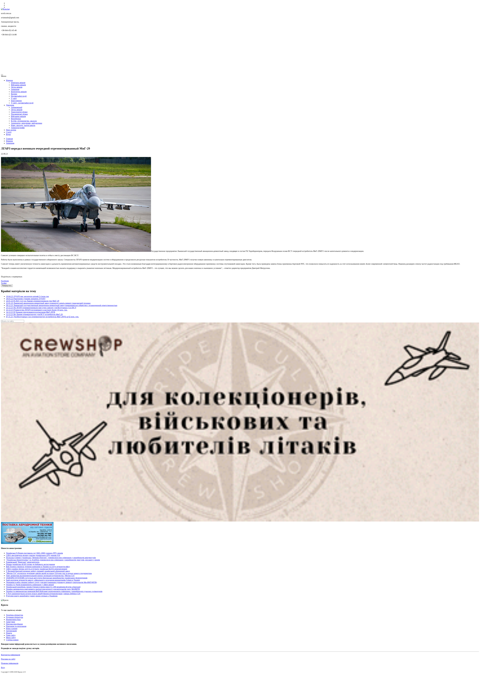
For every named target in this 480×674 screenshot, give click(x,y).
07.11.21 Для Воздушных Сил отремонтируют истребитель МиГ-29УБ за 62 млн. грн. (42, 317)
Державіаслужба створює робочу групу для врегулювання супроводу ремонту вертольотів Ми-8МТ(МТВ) (51, 582)
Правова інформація (9, 663)
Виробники (16, 119)
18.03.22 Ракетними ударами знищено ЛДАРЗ (25, 299)
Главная (9, 139)
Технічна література (14, 615)
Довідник (10, 105)
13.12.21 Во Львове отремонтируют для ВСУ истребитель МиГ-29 (34, 314)
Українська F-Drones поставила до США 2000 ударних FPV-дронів (34, 553)
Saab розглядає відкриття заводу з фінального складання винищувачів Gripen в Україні (43, 580)
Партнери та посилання (16, 626)
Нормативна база (13, 619)
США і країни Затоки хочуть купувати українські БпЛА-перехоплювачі (36, 569)
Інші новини (16, 101)
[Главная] (5, 9)
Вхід (3, 667)
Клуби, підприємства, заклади (24, 121)
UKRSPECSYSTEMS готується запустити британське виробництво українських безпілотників (46, 578)
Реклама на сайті (8, 659)
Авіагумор (10, 622)
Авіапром (15, 89)
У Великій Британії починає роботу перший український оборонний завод (38, 571)
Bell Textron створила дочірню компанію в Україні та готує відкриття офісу (38, 567)
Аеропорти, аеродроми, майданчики (26, 123)
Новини (9, 80)
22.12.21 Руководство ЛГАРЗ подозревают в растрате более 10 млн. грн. (37, 310)
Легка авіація (16, 87)
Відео (8, 134)
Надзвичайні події (18, 96)
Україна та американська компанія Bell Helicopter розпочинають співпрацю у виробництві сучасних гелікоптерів (54, 591)
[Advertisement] (76, 55)
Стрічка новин (12, 640)
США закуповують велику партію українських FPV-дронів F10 (33, 555)
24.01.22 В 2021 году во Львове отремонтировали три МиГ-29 (32, 301)
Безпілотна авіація (18, 92)
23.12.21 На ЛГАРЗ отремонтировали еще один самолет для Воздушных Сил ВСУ (41, 308)
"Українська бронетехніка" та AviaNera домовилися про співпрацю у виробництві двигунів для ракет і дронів (53, 560)
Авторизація (11, 631)
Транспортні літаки (19, 112)
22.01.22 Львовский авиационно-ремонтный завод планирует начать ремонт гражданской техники (48, 303)
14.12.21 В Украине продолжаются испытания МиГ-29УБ (30, 312)
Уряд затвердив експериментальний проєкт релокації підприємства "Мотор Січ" (40, 576)
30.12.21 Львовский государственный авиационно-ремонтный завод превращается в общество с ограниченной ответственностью (61, 305)
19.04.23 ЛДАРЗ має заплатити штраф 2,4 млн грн (27, 296)
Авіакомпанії (16, 107)
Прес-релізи (11, 130)
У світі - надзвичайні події (22, 103)
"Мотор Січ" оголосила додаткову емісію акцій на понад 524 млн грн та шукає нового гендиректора (49, 573)
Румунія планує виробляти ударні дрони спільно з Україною (32, 596)
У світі (14, 98)
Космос (14, 94)
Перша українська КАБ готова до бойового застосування (30, 564)
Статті (8, 132)
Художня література (14, 617)
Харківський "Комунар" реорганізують (22, 562)
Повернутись (7, 286)
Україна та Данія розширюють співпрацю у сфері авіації (30, 585)
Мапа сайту (11, 637)
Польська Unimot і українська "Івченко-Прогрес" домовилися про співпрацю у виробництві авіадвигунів (51, 558)
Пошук (9, 633)
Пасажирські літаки (19, 114)
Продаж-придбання (14, 624)
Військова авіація (18, 85)
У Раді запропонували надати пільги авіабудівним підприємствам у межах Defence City (43, 594)
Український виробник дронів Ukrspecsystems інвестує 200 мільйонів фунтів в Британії (43, 587)
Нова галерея (11, 628)
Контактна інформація (10, 655)
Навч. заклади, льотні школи (23, 125)
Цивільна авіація (18, 83)
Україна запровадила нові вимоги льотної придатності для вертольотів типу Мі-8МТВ (43, 589)
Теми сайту (11, 635)
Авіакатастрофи (18, 128)
